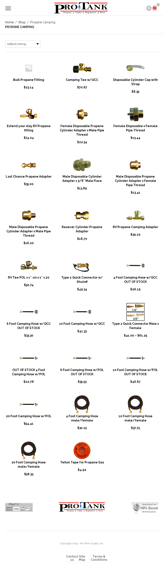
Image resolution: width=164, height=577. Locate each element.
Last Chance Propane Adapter (29, 176)
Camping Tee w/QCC (82, 80)
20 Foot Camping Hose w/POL (28, 416)
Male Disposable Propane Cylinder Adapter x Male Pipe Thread (28, 231)
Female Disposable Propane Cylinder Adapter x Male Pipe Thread (82, 130)
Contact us (72, 558)
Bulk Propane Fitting (28, 80)
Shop (22, 22)
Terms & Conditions (99, 558)
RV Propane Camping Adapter (135, 227)
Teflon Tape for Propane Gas (82, 462)
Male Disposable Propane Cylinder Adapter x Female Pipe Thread (135, 181)
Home (9, 22)
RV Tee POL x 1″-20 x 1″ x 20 (28, 277)
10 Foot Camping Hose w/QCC (82, 323)
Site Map (82, 558)
